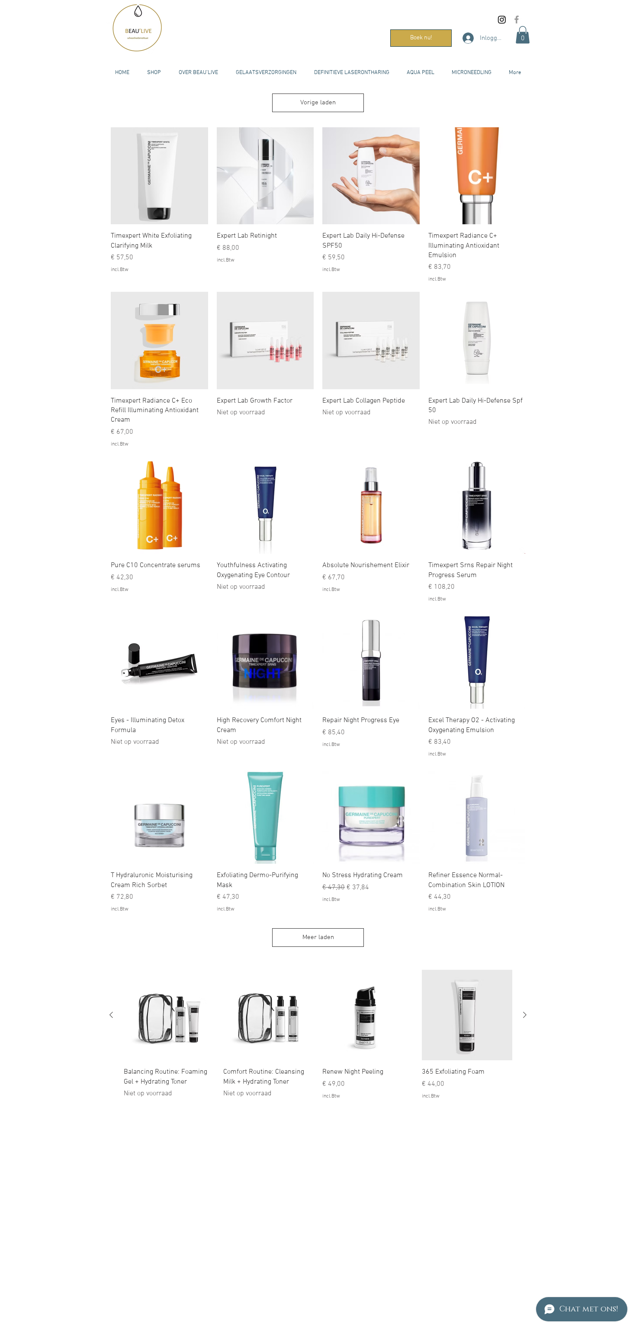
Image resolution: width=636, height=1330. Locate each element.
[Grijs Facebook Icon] (516, 19)
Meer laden (318, 937)
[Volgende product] (525, 1015)
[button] (522, 35)
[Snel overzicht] (159, 176)
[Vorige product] (111, 1015)
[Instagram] (502, 19)
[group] (318, 1039)
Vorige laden (318, 103)
